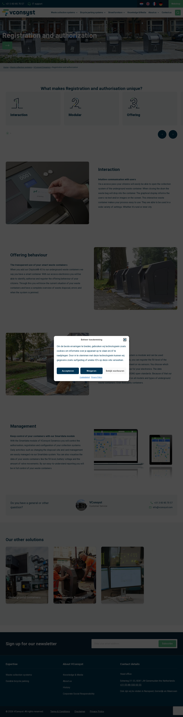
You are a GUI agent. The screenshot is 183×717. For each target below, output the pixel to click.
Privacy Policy (96, 377)
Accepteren (68, 371)
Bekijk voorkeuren (115, 371)
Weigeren (91, 371)
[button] (124, 339)
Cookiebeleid (85, 377)
